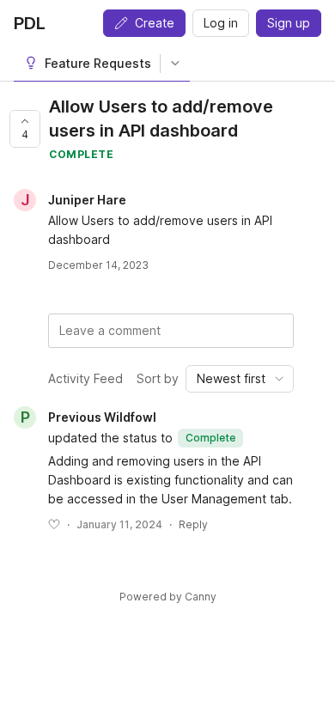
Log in (221, 22)
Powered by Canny (167, 596)
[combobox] (240, 379)
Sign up (288, 22)
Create (154, 22)
